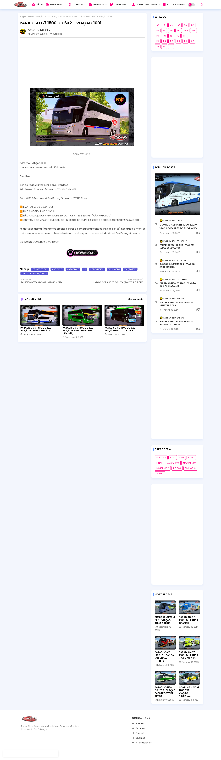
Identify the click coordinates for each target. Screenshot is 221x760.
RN (164, 41)
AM (171, 25)
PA (165, 35)
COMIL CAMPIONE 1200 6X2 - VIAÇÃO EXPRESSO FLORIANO (178, 226)
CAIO (172, 457)
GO (171, 30)
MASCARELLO (189, 462)
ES (164, 30)
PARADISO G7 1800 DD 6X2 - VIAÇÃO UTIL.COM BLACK (121, 329)
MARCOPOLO (73, 269)
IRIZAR (159, 462)
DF (157, 30)
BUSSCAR (161, 457)
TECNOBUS (190, 468)
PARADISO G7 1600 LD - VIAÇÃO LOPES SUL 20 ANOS (177, 246)
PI (184, 35)
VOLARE (160, 473)
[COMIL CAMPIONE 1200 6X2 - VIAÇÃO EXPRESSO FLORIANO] (177, 194)
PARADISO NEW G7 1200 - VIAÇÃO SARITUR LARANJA (178, 285)
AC (157, 25)
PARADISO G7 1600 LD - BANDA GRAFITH (188, 620)
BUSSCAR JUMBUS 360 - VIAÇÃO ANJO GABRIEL (177, 266)
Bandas (140, 723)
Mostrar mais (135, 299)
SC (192, 41)
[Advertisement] (84, 63)
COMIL (191, 457)
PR (190, 35)
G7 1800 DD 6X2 (40, 269)
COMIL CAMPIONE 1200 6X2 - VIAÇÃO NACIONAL (189, 692)
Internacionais (144, 742)
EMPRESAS (98, 4)
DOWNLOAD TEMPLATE (147, 4)
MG (186, 30)
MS (193, 30)
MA (178, 30)
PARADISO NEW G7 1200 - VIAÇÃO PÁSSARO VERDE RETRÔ (165, 692)
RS (185, 41)
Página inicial (27, 16)
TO (171, 46)
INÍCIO (39, 4)
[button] (202, 4)
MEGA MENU (56, 4)
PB (171, 35)
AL (165, 25)
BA (185, 25)
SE (157, 46)
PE (178, 35)
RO (171, 41)
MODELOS (77, 4)
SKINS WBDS (114, 269)
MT (157, 35)
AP (178, 25)
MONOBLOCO (162, 468)
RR (178, 41)
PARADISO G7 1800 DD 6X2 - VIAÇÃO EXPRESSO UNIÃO (36, 329)
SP (164, 46)
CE (192, 25)
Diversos (140, 738)
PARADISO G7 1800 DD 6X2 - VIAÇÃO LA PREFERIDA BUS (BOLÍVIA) (78, 330)
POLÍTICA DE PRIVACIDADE (180, 4)
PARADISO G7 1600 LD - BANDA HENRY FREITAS (176, 304)
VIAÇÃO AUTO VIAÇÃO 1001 (51, 16)
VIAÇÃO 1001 (130, 269)
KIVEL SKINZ (57, 269)
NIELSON (177, 468)
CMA (181, 457)
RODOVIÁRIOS (97, 269)
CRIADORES (120, 4)
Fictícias (140, 728)
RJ (84, 269)
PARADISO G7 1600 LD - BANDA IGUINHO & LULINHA (176, 323)
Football (140, 733)
